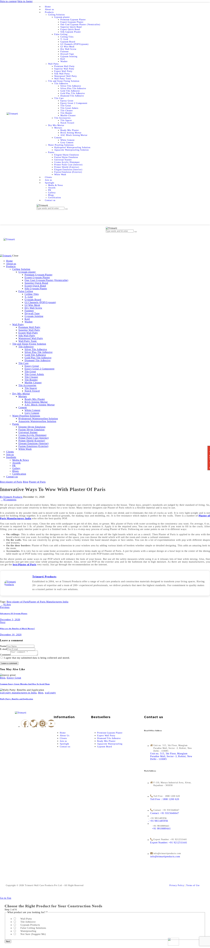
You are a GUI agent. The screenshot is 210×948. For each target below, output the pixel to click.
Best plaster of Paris (11, 482)
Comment (5, 654)
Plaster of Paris (37, 482)
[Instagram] (42, 723)
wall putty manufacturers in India (18, 692)
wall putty (50, 692)
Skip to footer (25, 1)
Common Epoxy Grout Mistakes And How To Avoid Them (25, 684)
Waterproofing (28, 931)
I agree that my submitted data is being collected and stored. (37, 657)
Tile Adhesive (28, 921)
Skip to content (8, 1)
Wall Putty (26, 918)
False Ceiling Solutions (33, 928)
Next (8, 941)
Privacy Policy (176, 885)
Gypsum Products (30, 925)
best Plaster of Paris (24, 564)
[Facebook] (25, 723)
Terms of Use (193, 885)
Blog (25, 482)
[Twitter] (34, 723)
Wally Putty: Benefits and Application (16, 699)
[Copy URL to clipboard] (23, 604)
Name (3, 646)
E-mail (3, 649)
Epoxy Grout (14, 677)
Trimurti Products (44, 576)
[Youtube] (51, 723)
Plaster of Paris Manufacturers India (48, 601)
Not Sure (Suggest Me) (33, 934)
